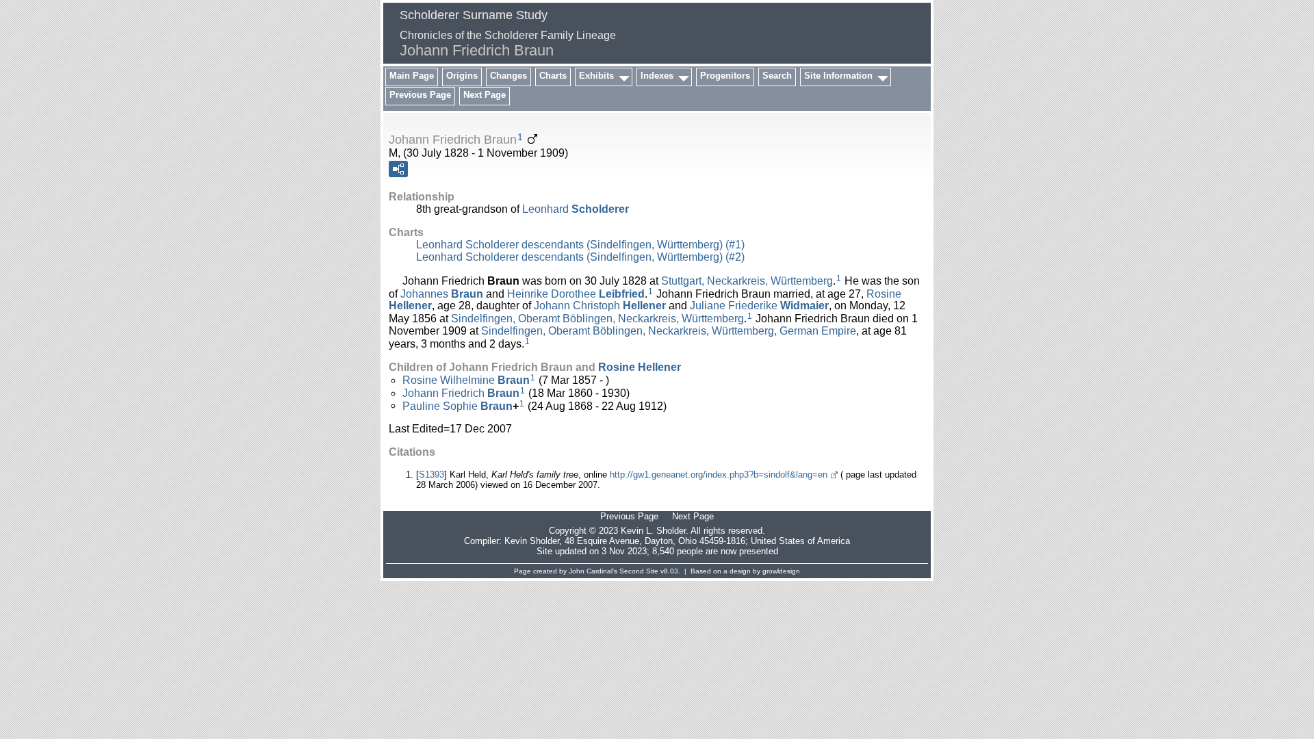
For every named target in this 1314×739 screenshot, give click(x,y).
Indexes (657, 75)
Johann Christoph (600, 305)
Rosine (639, 367)
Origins (462, 75)
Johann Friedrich (460, 393)
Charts (553, 75)
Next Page (484, 95)
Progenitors (725, 75)
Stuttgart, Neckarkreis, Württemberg (747, 281)
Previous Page (420, 95)
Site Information (838, 75)
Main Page (411, 75)
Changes (508, 75)
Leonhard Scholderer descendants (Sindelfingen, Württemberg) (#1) (580, 244)
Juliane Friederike (759, 305)
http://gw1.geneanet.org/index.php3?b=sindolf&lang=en (718, 474)
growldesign (781, 571)
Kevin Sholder (531, 541)
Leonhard (575, 209)
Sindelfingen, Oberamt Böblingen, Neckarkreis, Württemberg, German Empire (668, 331)
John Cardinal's (593, 571)
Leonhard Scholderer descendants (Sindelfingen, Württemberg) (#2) (580, 257)
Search (777, 75)
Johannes (441, 293)
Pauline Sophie (457, 405)
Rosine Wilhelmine (466, 380)
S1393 (431, 474)
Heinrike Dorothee (576, 293)
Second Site (638, 571)
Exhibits (596, 75)
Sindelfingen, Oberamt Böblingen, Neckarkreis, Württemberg (597, 318)
